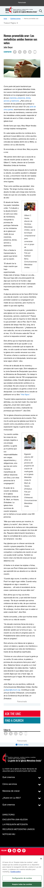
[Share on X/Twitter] (20, 52)
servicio (7, 100)
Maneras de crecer (11, 790)
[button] (40, 11)
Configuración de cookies (22, 878)
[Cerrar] (41, 858)
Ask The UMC (13, 713)
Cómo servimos (9, 783)
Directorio (8, 814)
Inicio (5, 18)
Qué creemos (8, 777)
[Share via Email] (35, 52)
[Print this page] (30, 52)
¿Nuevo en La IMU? (11, 797)
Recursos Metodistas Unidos (18, 829)
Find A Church (14, 720)
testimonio (15, 100)
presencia (21, 98)
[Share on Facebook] (15, 52)
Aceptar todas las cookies (22, 884)
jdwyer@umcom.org (12, 690)
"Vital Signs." (25, 394)
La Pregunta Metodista (15, 824)
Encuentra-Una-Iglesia (15, 819)
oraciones (12, 98)
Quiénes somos (15, 18)
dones (28, 98)
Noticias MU (8, 834)
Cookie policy (15, 871)
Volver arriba (22, 744)
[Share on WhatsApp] (25, 52)
